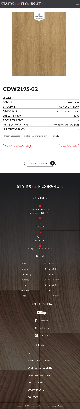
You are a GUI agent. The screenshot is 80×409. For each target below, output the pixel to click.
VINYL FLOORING (36, 382)
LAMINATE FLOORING (39, 375)
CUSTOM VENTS (36, 389)
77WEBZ (59, 406)
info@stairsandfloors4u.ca (40, 248)
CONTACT (33, 397)
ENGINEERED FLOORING (40, 367)
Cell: (40, 223)
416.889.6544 (40, 226)
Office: (40, 237)
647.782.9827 (40, 240)
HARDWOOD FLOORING (40, 360)
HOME (31, 353)
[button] (17, 146)
